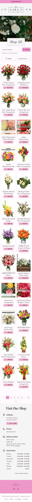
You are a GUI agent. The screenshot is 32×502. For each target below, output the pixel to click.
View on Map (13, 423)
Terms (6, 499)
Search (27, 49)
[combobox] (23, 59)
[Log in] (26, 9)
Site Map (25, 499)
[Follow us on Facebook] (18, 489)
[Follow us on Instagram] (14, 489)
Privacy (11, 499)
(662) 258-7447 (17, 1)
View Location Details (21, 473)
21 (28, 397)
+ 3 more (17, 445)
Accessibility (18, 499)
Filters (10, 58)
